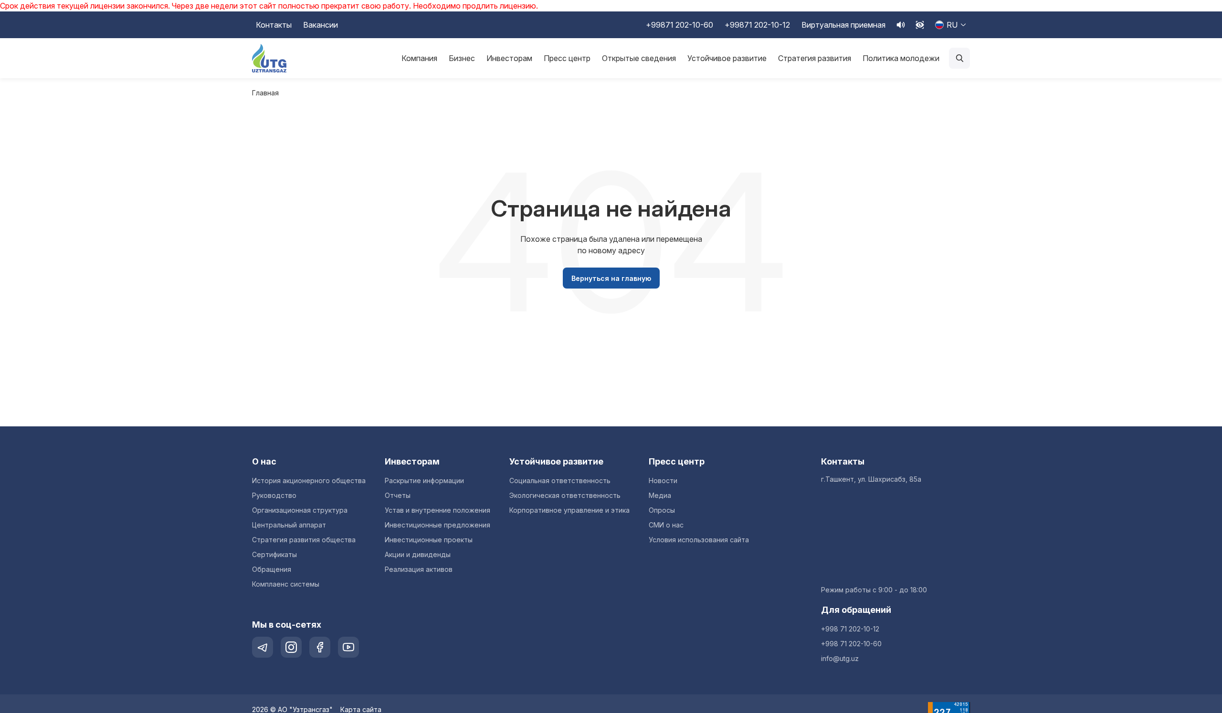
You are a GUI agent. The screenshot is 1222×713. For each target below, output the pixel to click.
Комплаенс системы (285, 584)
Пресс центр (567, 58)
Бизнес (462, 58)
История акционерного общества (309, 480)
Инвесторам (509, 58)
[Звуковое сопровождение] (900, 24)
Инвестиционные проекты (429, 540)
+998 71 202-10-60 (851, 644)
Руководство (274, 495)
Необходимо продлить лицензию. (475, 5)
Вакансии (320, 25)
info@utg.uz (840, 658)
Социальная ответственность (560, 480)
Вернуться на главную (611, 278)
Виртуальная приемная (843, 25)
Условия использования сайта (699, 540)
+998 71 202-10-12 (850, 629)
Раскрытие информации (424, 480)
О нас (264, 461)
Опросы (662, 510)
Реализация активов (419, 569)
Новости (663, 480)
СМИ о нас (666, 525)
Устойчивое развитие (727, 58)
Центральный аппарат (289, 525)
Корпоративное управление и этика (569, 510)
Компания (419, 58)
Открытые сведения (639, 58)
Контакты (274, 25)
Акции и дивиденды (418, 554)
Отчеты (398, 495)
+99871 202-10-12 (757, 25)
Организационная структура (300, 510)
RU (952, 25)
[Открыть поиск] (959, 58)
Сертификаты (274, 554)
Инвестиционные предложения (437, 525)
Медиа (660, 495)
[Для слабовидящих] (919, 24)
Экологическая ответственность (565, 495)
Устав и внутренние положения (437, 510)
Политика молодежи (901, 58)
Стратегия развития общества (304, 540)
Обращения (271, 569)
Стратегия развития (814, 58)
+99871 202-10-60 (679, 25)
